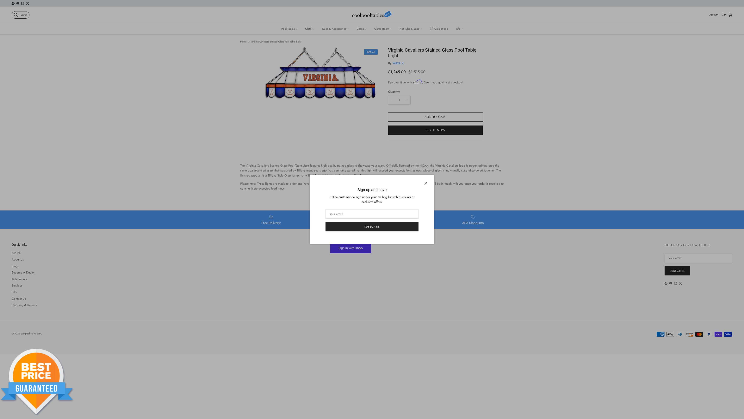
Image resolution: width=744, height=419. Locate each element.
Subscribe (372, 227)
